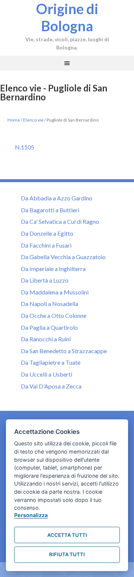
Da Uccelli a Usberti (46, 374)
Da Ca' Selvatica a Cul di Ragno (60, 221)
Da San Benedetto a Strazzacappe (64, 350)
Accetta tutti (67, 535)
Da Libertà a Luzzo (44, 280)
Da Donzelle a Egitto (47, 233)
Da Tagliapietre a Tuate (50, 362)
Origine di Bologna (67, 17)
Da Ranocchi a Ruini (46, 338)
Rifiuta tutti (67, 554)
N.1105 (24, 147)
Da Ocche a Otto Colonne (53, 315)
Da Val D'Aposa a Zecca (51, 386)
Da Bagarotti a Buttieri (50, 209)
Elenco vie (33, 120)
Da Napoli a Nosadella (49, 303)
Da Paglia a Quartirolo (49, 327)
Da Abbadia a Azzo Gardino (56, 198)
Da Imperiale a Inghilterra (53, 268)
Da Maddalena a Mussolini (55, 292)
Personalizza (31, 515)
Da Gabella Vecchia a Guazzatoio (63, 256)
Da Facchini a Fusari (46, 245)
